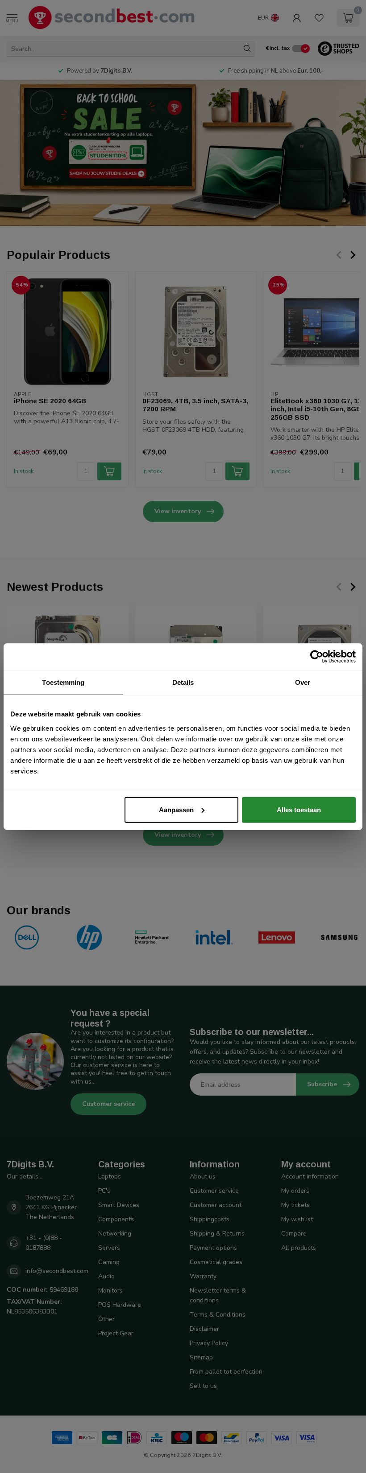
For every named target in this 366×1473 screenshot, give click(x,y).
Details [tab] (183, 682)
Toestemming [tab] (63, 682)
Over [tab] (302, 682)
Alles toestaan (299, 809)
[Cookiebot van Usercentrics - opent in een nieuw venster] (317, 656)
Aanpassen (176, 809)
